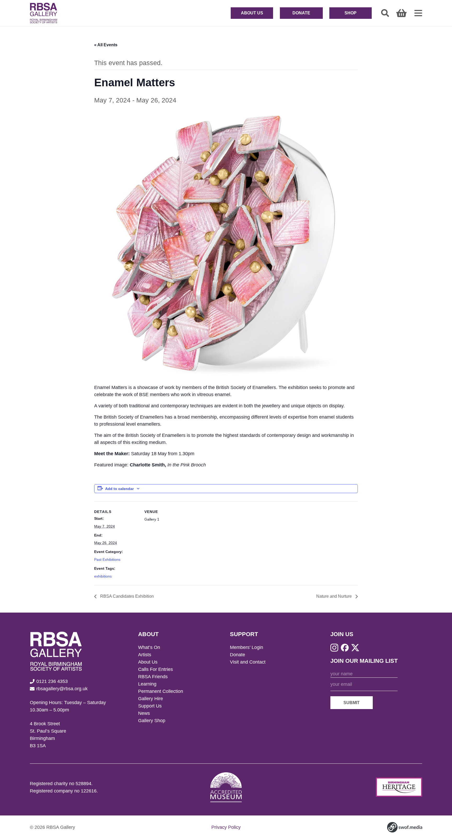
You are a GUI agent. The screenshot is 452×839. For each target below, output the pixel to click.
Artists (144, 654)
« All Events (105, 45)
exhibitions (103, 576)
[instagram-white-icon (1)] (334, 648)
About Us (147, 662)
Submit (351, 702)
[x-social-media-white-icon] (355, 648)
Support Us (150, 706)
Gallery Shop (151, 720)
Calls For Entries (155, 669)
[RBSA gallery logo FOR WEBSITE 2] (43, 13)
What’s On (149, 647)
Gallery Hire (150, 698)
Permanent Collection (160, 691)
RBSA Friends (153, 676)
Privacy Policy (226, 827)
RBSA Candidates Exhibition (126, 596)
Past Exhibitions (107, 559)
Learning (147, 684)
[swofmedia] (404, 827)
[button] (385, 13)
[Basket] (401, 13)
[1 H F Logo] (399, 787)
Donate (237, 654)
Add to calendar (119, 489)
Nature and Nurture (334, 596)
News (144, 713)
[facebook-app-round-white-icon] (345, 648)
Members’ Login (246, 647)
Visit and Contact (247, 662)
